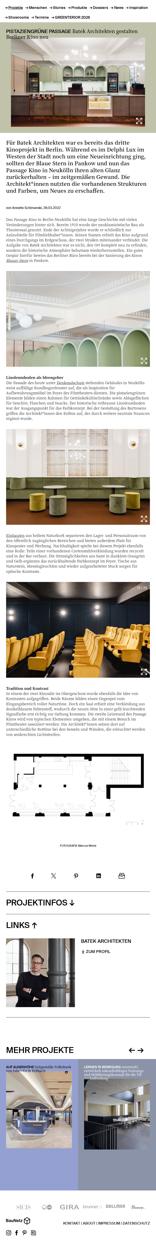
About (89, 1223)
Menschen (38, 7)
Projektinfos (36, 903)
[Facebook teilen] (32, 876)
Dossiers (100, 7)
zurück (132, 1050)
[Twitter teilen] (53, 876)
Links (18, 925)
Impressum (109, 1223)
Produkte (79, 7)
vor (140, 1050)
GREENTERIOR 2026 (72, 17)
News (118, 7)
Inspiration (138, 7)
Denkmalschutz (70, 382)
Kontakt (71, 1223)
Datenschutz (136, 1223)
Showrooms (18, 17)
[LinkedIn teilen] (98, 876)
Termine (42, 17)
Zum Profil (98, 951)
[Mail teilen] (121, 876)
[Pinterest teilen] (76, 876)
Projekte (15, 7)
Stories (59, 7)
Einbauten (15, 535)
